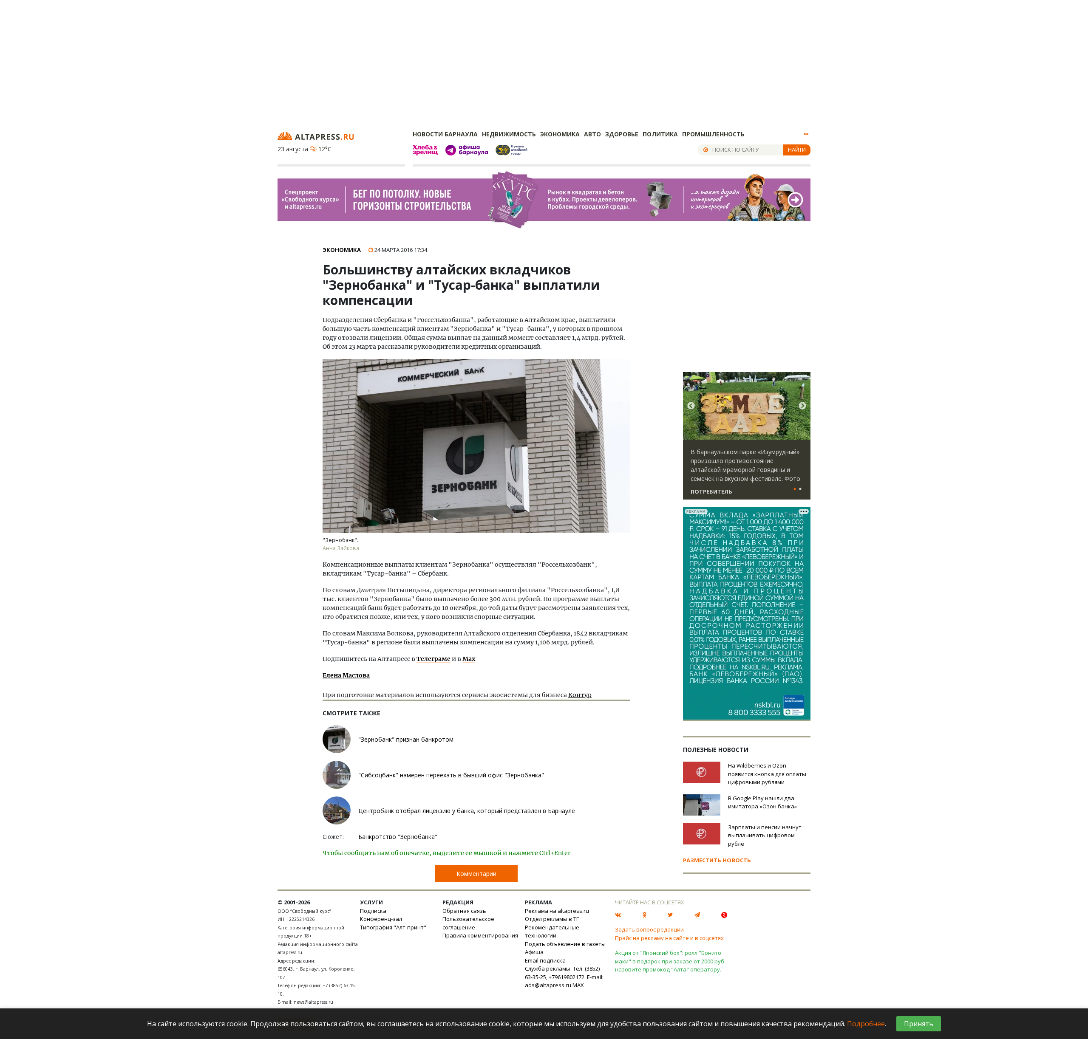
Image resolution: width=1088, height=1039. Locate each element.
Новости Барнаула (445, 134)
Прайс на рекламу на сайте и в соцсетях (669, 938)
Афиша (534, 952)
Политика (660, 134)
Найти (797, 149)
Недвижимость (509, 134)
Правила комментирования (480, 935)
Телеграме (433, 659)
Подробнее (866, 1023)
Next (802, 406)
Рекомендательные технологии (552, 931)
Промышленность (713, 134)
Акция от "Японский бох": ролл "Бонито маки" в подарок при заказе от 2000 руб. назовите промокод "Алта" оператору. (670, 961)
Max (468, 659)
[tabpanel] (746, 439)
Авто (592, 134)
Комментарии (476, 874)
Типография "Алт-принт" (393, 927)
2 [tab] (800, 489)
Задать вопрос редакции (649, 929)
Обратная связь (464, 911)
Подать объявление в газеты (565, 944)
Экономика (560, 134)
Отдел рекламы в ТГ (552, 919)
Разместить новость (717, 860)
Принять (918, 1023)
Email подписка (545, 960)
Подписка (373, 911)
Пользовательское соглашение (468, 923)
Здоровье (621, 134)
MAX (578, 985)
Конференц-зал (381, 919)
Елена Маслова (346, 675)
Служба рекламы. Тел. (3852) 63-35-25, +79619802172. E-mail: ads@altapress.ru (564, 977)
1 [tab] (795, 489)
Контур (580, 695)
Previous (691, 406)
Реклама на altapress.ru (557, 911)
